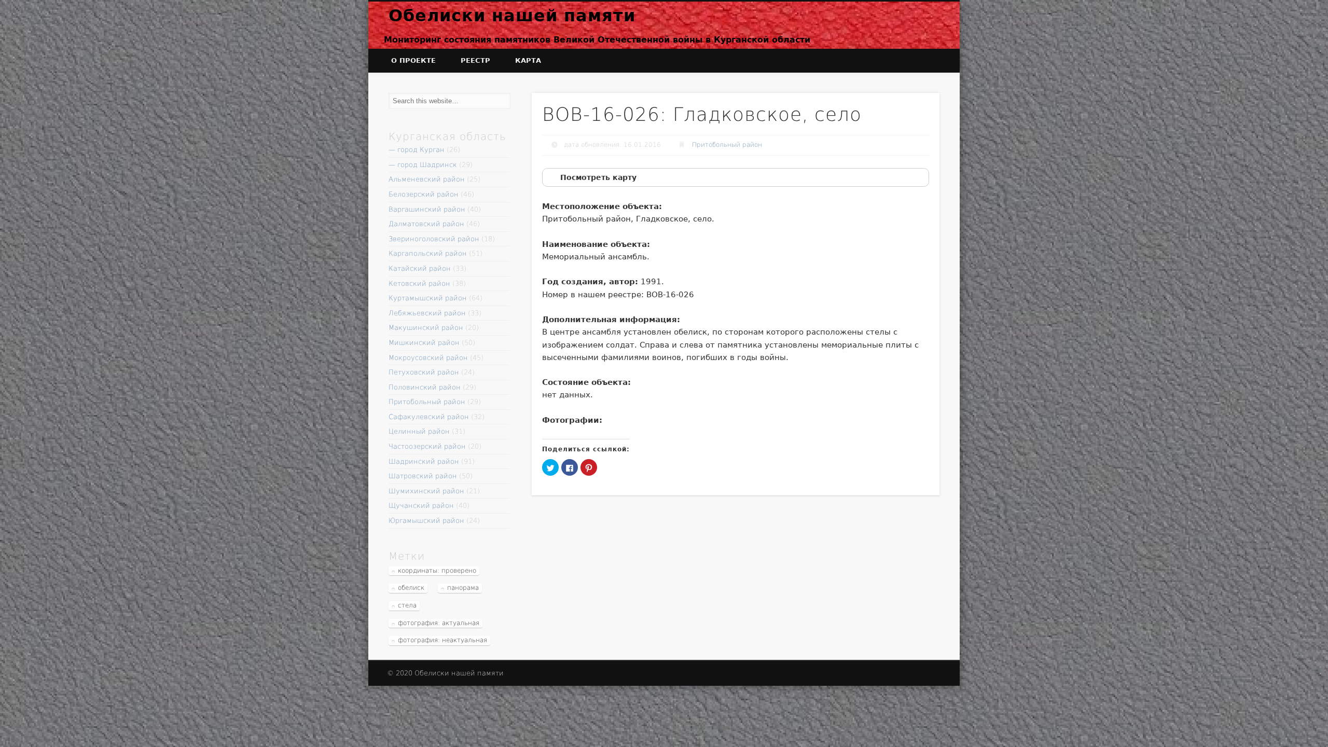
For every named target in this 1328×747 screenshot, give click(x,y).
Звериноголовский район (434, 239)
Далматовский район (426, 224)
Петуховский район (424, 372)
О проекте (413, 60)
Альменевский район (427, 179)
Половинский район (425, 387)
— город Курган (417, 150)
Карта (528, 60)
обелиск (411, 587)
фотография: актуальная (438, 623)
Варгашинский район (427, 209)
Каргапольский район (428, 253)
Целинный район (419, 431)
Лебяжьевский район (427, 313)
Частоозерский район (427, 446)
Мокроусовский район (428, 358)
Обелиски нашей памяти (512, 15)
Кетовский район (419, 283)
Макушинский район (426, 327)
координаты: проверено (437, 570)
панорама (463, 587)
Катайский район (420, 268)
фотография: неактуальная (442, 640)
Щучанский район (421, 505)
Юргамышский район (426, 520)
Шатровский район (423, 476)
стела (407, 605)
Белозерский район (424, 194)
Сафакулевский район (429, 417)
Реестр (475, 60)
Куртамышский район (428, 298)
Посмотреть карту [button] (598, 177)
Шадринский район (424, 461)
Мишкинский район (424, 343)
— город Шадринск (423, 165)
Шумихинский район (426, 491)
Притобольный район (727, 144)
